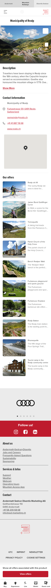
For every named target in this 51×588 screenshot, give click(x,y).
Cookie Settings (36, 557)
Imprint (21, 552)
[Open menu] (5, 11)
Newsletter (36, 552)
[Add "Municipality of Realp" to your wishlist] (45, 31)
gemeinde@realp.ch (17, 117)
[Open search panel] (11, 11)
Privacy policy (14, 557)
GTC (10, 552)
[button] (25, 61)
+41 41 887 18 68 (15, 123)
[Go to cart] (16, 11)
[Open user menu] (22, 11)
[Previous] (5, 21)
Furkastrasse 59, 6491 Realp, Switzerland (21, 110)
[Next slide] (48, 45)
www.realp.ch (14, 128)
